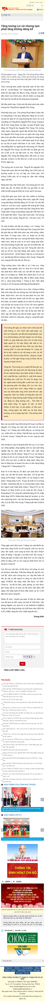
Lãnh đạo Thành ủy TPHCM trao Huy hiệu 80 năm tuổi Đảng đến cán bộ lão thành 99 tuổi (21, 809)
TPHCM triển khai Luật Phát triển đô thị (15, 750)
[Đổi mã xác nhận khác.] (34, 657)
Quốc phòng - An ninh (24, 970)
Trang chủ (9, 968)
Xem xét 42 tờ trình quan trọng (12, 699)
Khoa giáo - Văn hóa (22, 973)
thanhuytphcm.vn (17, 996)
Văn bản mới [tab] (8, 930)
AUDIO (18, 882)
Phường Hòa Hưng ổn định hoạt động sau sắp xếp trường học (22, 839)
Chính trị (17, 968)
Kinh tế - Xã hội (10, 970)
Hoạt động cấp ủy (13, 815)
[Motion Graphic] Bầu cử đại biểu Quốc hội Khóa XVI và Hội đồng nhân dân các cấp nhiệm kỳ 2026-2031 (22, 917)
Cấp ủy (37, 968)
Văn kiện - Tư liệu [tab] (20, 930)
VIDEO (7, 882)
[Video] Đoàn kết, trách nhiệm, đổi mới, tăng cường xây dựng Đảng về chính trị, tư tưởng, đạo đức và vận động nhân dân (22, 924)
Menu (41, 9)
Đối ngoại (37, 970)
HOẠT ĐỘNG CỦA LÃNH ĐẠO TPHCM (19, 785)
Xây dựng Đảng (27, 968)
